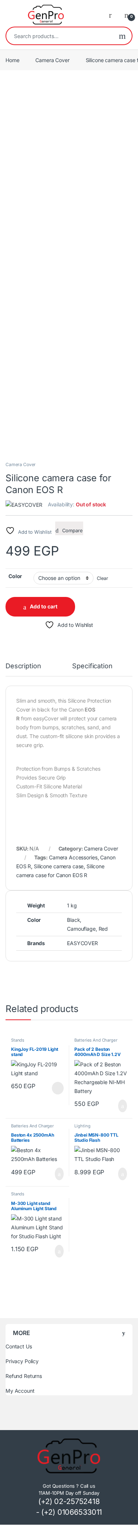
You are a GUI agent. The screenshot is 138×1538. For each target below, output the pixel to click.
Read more (57, 1088)
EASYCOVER (82, 943)
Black (73, 920)
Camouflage (81, 929)
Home (12, 60)
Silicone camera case (59, 866)
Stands (17, 1040)
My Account (20, 1391)
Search (122, 35)
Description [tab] (23, 666)
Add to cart (43, 606)
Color (15, 576)
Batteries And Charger (95, 1040)
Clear (102, 578)
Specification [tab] (92, 666)
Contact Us (19, 1346)
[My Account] (113, 14)
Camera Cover (52, 60)
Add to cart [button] (122, 1106)
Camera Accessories (73, 857)
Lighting (82, 1125)
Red (103, 929)
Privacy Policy (22, 1361)
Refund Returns (24, 1376)
